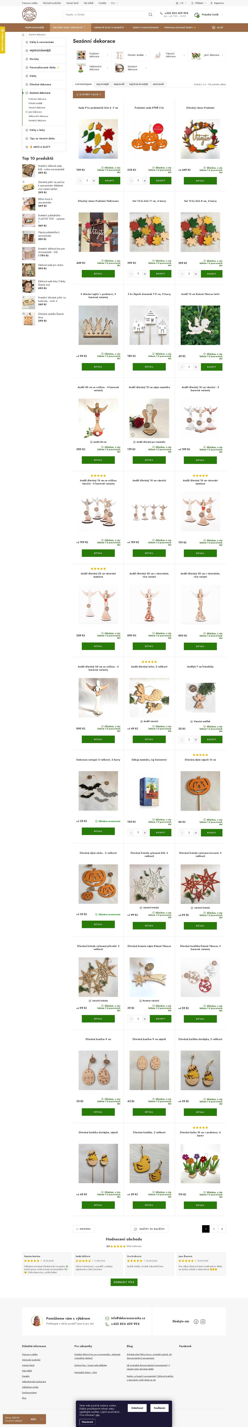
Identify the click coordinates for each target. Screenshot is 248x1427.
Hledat (151, 14)
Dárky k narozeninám (42, 42)
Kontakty (102, 3)
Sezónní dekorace (40, 93)
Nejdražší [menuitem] (119, 84)
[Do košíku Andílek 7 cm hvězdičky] (211, 739)
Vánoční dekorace (37, 107)
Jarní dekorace (35, 111)
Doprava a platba (29, 3)
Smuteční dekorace (37, 120)
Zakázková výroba (30, 1387)
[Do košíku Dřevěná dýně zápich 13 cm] (211, 832)
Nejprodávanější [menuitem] (138, 84)
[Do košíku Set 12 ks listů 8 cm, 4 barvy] (211, 274)
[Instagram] (203, 1321)
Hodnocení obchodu (124, 1239)
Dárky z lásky (37, 130)
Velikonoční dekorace (38, 116)
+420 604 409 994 (176, 13)
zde (97, 1415)
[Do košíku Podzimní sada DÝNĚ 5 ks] (160, 180)
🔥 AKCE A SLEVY (40, 147)
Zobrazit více (124, 1282)
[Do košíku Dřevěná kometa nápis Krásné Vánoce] (160, 1018)
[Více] (217, 27)
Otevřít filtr (89, 94)
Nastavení (87, 1422)
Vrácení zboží (72, 3)
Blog (24, 1398)
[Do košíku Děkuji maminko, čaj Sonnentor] (160, 832)
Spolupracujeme (29, 1392)
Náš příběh (89, 3)
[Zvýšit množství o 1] (93, 180)
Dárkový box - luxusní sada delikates (90, 1365)
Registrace (219, 3)
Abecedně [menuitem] (158, 84)
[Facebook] (196, 1321)
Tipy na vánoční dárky (42, 138)
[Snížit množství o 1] (80, 180)
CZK (181, 3)
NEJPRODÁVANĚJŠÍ (40, 50)
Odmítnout (137, 1408)
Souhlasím (159, 1408)
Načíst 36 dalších (152, 1228)
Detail (200, 180)
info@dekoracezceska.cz (128, 1318)
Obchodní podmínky (52, 3)
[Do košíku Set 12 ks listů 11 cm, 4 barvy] (160, 273)
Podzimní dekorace (37, 99)
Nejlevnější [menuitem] (102, 84)
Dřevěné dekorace (40, 84)
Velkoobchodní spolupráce (34, 1381)
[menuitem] (36, 27)
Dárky (33, 76)
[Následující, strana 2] (214, 1229)
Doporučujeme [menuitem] (83, 84)
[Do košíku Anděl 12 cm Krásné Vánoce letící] (211, 367)
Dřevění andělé (35, 103)
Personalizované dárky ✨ (44, 67)
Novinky (34, 59)
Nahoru (85, 1228)
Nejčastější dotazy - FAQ (85, 1372)
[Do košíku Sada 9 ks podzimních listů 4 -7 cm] (109, 180)
